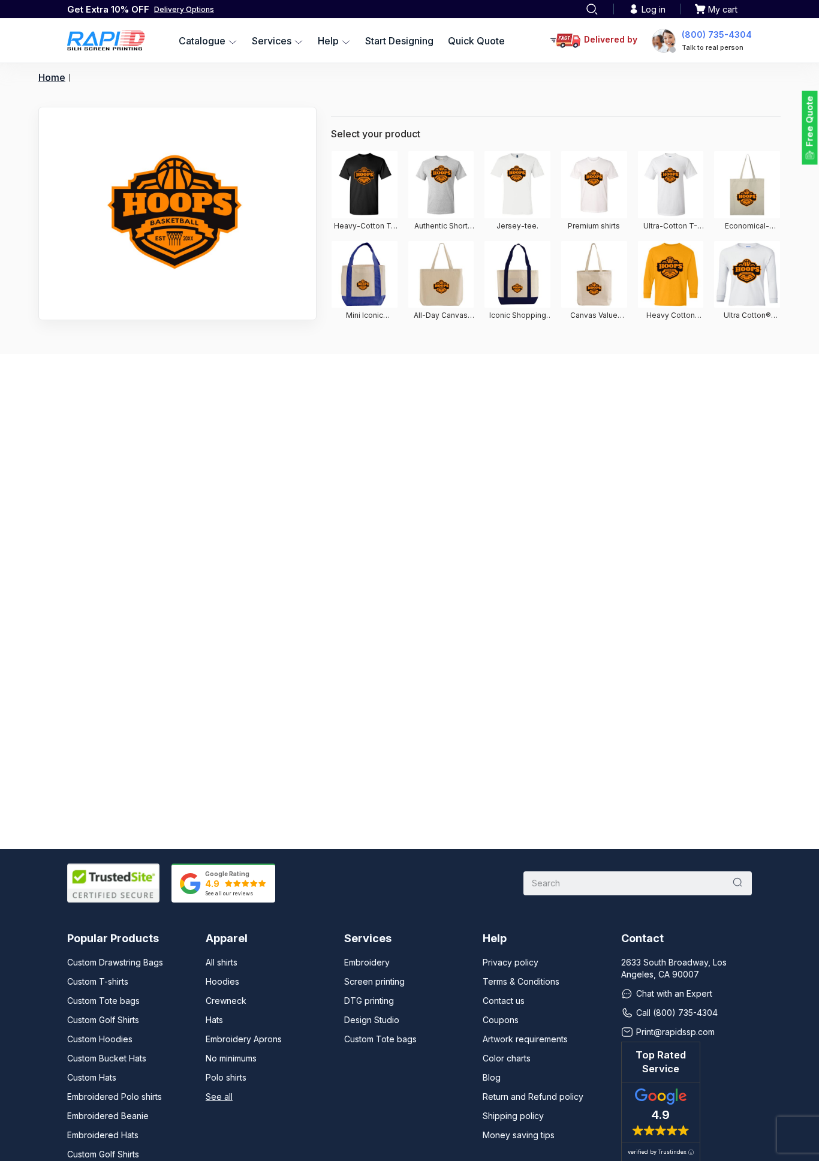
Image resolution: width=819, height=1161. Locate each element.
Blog (492, 1077)
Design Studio (371, 1020)
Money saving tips (519, 1135)
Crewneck (226, 1000)
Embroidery (367, 962)
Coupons (501, 1020)
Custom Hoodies (100, 1039)
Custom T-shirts (97, 981)
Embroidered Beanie (108, 1116)
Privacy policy (510, 962)
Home (51, 77)
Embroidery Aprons (244, 1039)
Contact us (504, 1000)
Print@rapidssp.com (675, 1032)
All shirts (221, 962)
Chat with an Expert (674, 993)
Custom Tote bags (103, 1000)
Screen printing (374, 981)
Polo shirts (226, 1077)
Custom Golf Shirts (103, 1020)
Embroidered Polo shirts (114, 1096)
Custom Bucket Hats (106, 1058)
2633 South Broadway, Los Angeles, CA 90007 (674, 968)
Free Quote (809, 121)
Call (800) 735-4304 (677, 1012)
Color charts (507, 1058)
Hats (214, 1020)
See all (219, 1096)
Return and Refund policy (533, 1096)
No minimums (231, 1058)
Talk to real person (712, 47)
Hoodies (222, 981)
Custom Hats (91, 1077)
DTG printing (369, 1000)
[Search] (592, 9)
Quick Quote (476, 41)
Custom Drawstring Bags (115, 962)
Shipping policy (513, 1116)
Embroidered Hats (102, 1135)
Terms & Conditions (521, 981)
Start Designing (399, 41)
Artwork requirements (525, 1039)
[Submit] (737, 883)
